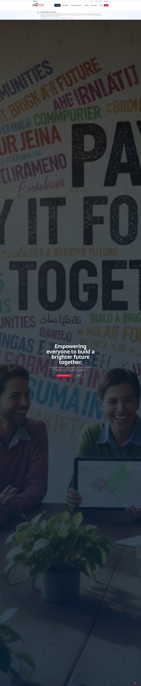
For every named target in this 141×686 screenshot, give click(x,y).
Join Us (101, 5)
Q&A (101, 1)
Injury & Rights (64, 5)
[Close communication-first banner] (103, 12)
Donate (106, 5)
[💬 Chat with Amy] (134, 683)
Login (107, 1)
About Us (91, 1)
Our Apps (86, 5)
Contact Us (97, 1)
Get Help (57, 5)
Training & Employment (76, 5)
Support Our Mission (63, 375)
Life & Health (94, 5)
